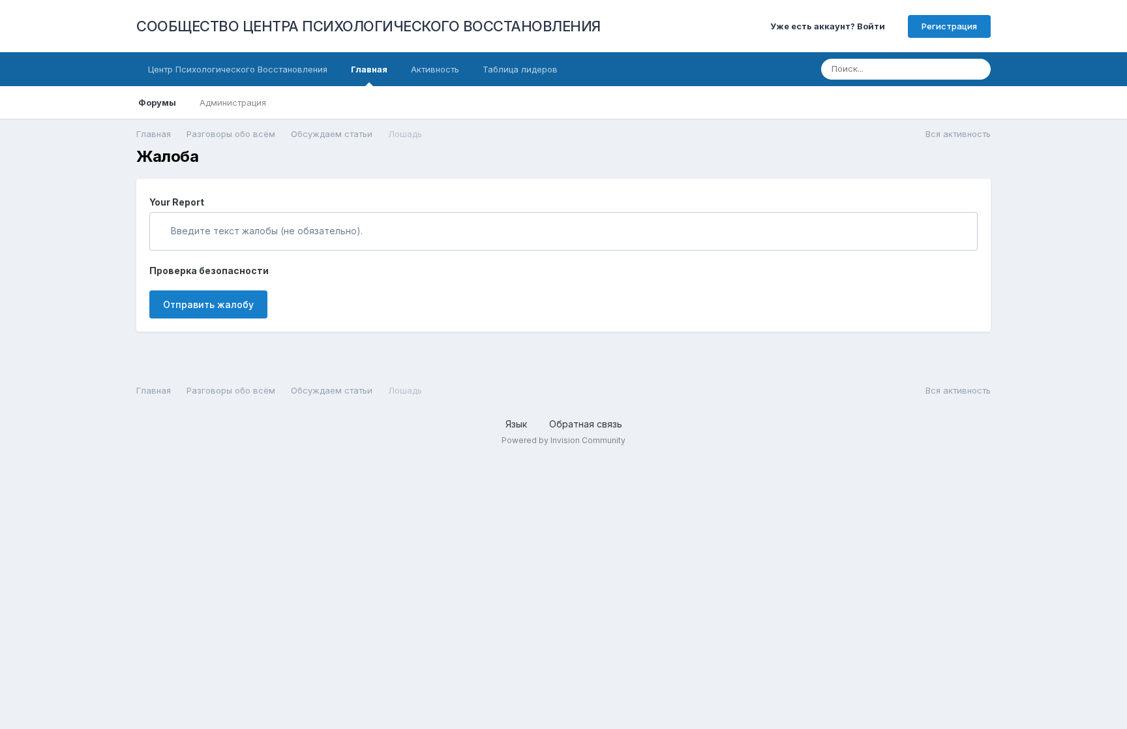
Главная (369, 69)
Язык (517, 423)
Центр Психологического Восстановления (237, 69)
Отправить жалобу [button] (208, 304)
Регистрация (949, 26)
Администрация (233, 102)
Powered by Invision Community (563, 440)
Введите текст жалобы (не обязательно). (265, 230)
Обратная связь (585, 423)
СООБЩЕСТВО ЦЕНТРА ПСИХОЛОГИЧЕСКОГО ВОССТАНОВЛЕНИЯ (368, 26)
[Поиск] (977, 69)
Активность (435, 69)
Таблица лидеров (520, 69)
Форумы (157, 102)
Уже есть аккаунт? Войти (829, 26)
